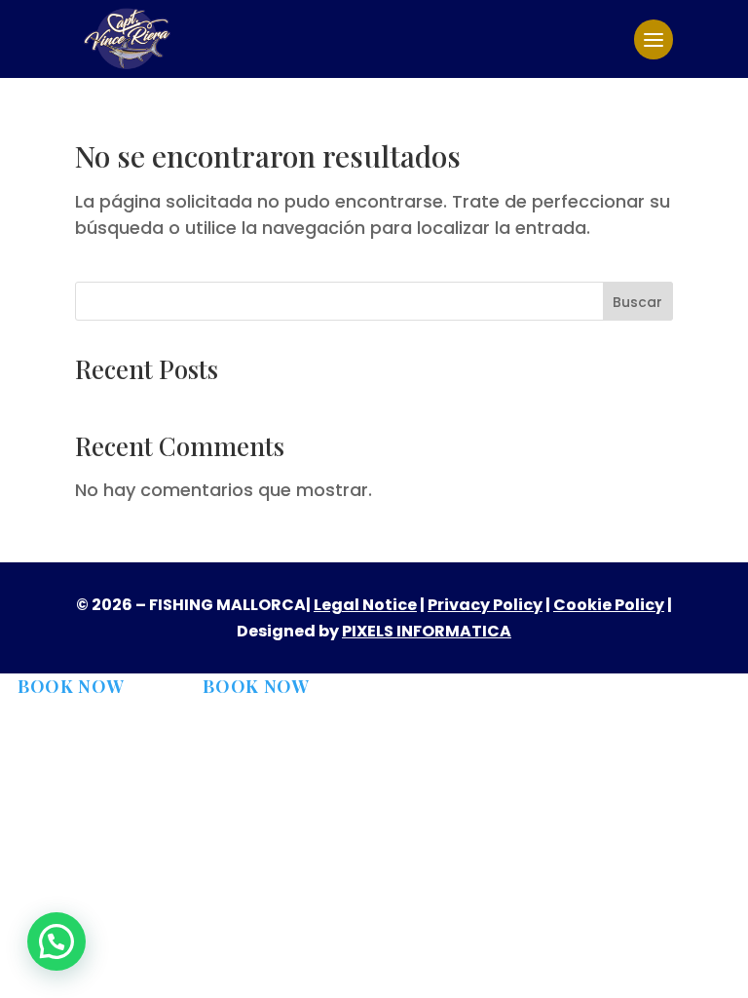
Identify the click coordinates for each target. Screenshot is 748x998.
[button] (56, 941)
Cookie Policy (608, 605)
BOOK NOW (71, 686)
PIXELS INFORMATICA (426, 631)
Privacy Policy (485, 605)
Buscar (637, 302)
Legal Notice (365, 605)
